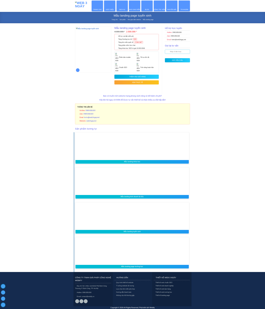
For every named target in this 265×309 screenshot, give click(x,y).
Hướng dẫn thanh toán (123, 292)
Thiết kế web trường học (163, 292)
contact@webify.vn (87, 296)
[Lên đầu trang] (261, 294)
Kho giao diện (134, 9)
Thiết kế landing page (162, 295)
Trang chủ (97, 9)
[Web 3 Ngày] (81, 6)
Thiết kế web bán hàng (163, 289)
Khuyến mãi (171, 9)
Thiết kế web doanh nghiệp (164, 286)
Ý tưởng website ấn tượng (125, 286)
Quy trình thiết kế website (124, 282)
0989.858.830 (86, 292)
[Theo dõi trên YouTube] (86, 301)
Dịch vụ (122, 9)
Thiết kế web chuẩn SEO (163, 282)
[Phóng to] (78, 70)
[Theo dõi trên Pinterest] (81, 301)
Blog (147, 9)
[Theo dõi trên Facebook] (77, 301)
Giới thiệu (110, 9)
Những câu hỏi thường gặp (125, 295)
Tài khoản (184, 9)
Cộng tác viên (159, 9)
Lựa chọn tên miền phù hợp (125, 289)
